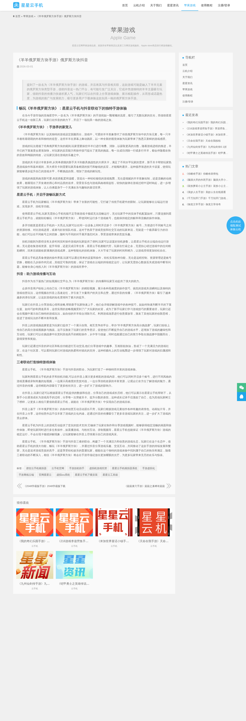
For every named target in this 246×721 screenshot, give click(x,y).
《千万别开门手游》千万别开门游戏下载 (208, 198)
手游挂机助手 (76, 468)
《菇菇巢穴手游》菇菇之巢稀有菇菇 (144, 486)
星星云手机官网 (28, 5)
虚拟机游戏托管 (98, 468)
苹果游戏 (190, 5)
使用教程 (207, 5)
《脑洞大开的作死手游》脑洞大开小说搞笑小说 (211, 179)
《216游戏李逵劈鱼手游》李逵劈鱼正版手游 (86, 541)
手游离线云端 (26, 474)
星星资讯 (173, 5)
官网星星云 (45, 474)
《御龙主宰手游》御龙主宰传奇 (203, 204)
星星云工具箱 (110, 474)
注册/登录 (224, 5)
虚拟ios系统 (63, 474)
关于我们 (156, 5)
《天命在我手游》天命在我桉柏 (157, 541)
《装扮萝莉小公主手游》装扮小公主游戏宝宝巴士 (213, 185)
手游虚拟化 (148, 468)
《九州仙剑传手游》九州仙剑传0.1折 (41, 583)
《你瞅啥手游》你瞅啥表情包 (201, 173)
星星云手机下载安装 (86, 474)
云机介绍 (139, 5)
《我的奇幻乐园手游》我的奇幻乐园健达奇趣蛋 (48, 541)
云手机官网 (58, 468)
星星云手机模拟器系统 (124, 468)
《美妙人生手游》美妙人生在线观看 (205, 192)
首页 (125, 5)
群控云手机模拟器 (36, 468)
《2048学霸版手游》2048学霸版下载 (44, 486)
